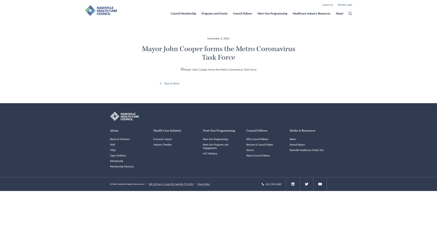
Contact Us (327, 4)
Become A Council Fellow (259, 144)
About (339, 13)
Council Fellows (242, 13)
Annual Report (297, 144)
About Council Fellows (258, 155)
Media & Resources (302, 131)
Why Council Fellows (257, 139)
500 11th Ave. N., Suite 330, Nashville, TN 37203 (171, 184)
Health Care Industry (167, 131)
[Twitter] (306, 184)
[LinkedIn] (292, 184)
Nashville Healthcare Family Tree (306, 150)
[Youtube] (320, 184)
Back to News (172, 83)
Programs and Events (215, 13)
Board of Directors (120, 139)
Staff (112, 144)
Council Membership (183, 13)
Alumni (250, 150)
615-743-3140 (273, 184)
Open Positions (118, 155)
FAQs (113, 150)
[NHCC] (124, 116)
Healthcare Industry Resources (311, 13)
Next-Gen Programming (272, 13)
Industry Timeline (162, 144)
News (293, 139)
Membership (116, 161)
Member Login (345, 4)
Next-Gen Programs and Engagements (215, 146)
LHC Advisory (210, 153)
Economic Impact (162, 139)
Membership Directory (122, 166)
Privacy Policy (204, 184)
